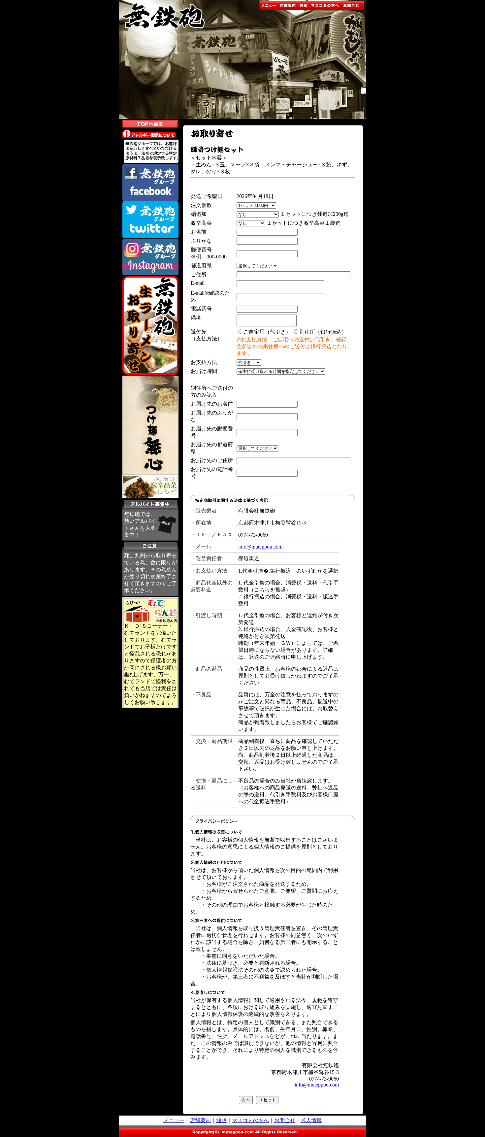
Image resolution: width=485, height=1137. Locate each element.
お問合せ (284, 1120)
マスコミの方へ (250, 1120)
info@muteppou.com (260, 547)
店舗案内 (200, 1120)
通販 (221, 1120)
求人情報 (311, 1120)
